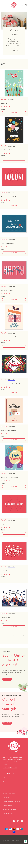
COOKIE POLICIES (15, 840)
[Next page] (14, 639)
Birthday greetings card (7, 290)
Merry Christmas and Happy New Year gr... (12, 383)
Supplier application (9, 793)
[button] (2, 5)
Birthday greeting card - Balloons (10, 477)
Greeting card (4, 103)
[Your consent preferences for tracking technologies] (25, 841)
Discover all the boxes (10, 767)
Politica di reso (8, 813)
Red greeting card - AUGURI (8, 196)
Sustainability (7, 782)
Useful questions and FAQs (11, 801)
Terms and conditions (9, 809)
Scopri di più (5, 106)
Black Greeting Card (6, 150)
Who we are (7, 778)
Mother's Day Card (6, 570)
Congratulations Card (6, 524)
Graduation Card (5, 617)
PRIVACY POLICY (6, 840)
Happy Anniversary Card (7, 243)
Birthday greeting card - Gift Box (10, 337)
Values (5, 786)
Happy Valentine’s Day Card (8, 430)
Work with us (7, 789)
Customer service (8, 805)
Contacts (6, 797)
